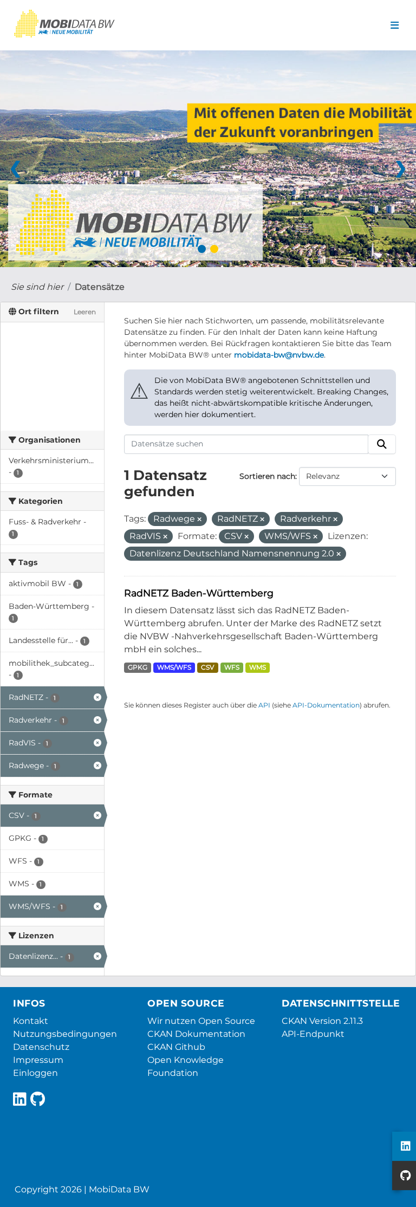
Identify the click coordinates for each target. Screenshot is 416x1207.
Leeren (85, 312)
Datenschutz (41, 1047)
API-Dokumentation (326, 705)
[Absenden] (382, 444)
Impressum (38, 1060)
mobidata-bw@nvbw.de (279, 355)
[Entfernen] (199, 519)
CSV (207, 667)
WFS (231, 667)
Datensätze (100, 287)
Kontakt (30, 1021)
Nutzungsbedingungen (65, 1034)
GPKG (137, 667)
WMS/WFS (174, 667)
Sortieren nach (267, 476)
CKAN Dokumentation (196, 1034)
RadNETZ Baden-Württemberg (199, 593)
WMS (257, 667)
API (264, 705)
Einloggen (35, 1073)
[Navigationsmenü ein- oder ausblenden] (394, 25)
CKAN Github (176, 1047)
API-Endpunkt (313, 1034)
